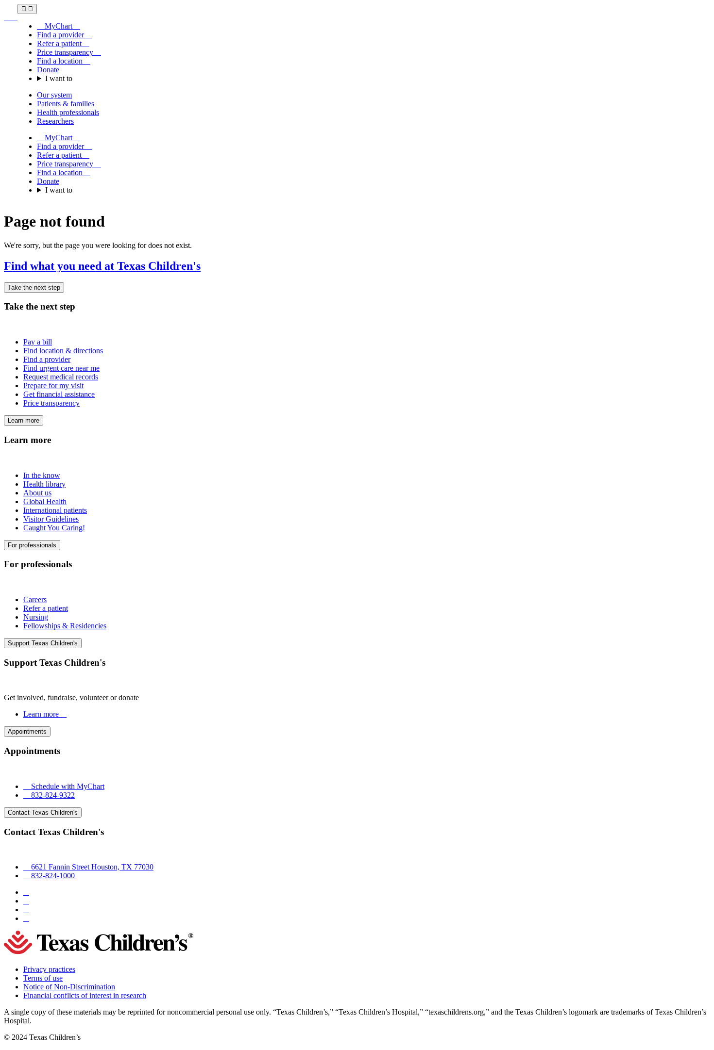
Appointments (27, 731)
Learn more (23, 420)
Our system (54, 95)
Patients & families (65, 103)
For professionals (32, 545)
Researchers (55, 121)
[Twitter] (26, 909)
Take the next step (34, 287)
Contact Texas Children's (43, 812)
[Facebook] (26, 892)
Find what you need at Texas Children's (102, 266)
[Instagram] (26, 901)
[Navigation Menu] (27, 9)
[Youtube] (26, 918)
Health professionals (68, 112)
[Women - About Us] (10, 17)
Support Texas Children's (43, 643)
